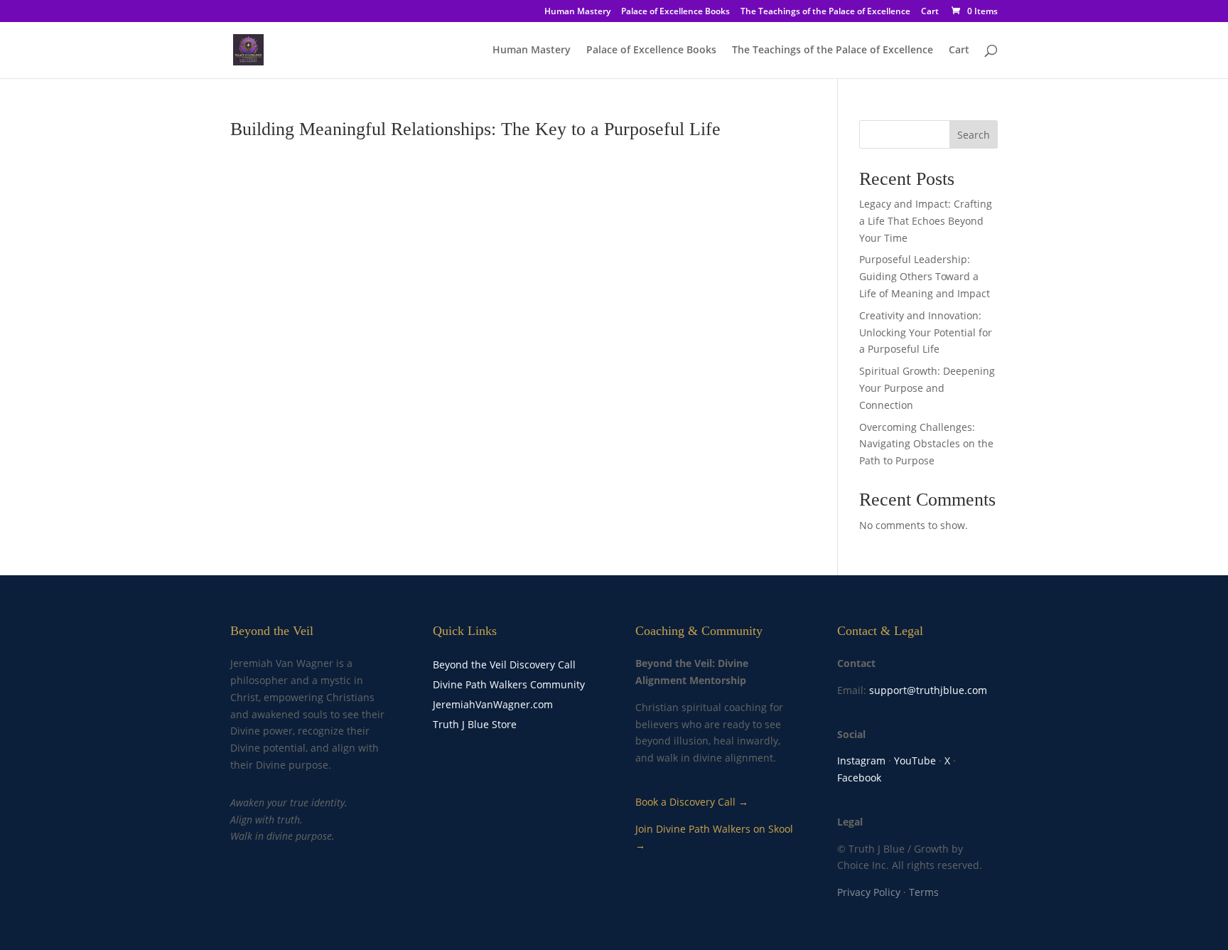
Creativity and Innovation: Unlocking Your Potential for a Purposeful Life (925, 332)
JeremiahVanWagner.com (493, 704)
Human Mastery (577, 12)
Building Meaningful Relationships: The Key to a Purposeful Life (475, 129)
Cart (930, 12)
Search (973, 135)
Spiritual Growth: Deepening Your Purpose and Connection (927, 388)
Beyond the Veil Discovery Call (504, 664)
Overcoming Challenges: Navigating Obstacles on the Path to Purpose (926, 444)
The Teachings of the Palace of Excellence (825, 12)
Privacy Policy (868, 892)
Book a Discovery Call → (691, 801)
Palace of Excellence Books (675, 12)
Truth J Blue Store (475, 724)
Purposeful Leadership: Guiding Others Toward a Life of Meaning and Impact (924, 276)
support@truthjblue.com (928, 690)
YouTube (915, 760)
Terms (924, 892)
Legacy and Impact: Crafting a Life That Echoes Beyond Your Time (925, 221)
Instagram (861, 760)
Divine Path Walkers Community (509, 684)
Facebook (859, 777)
